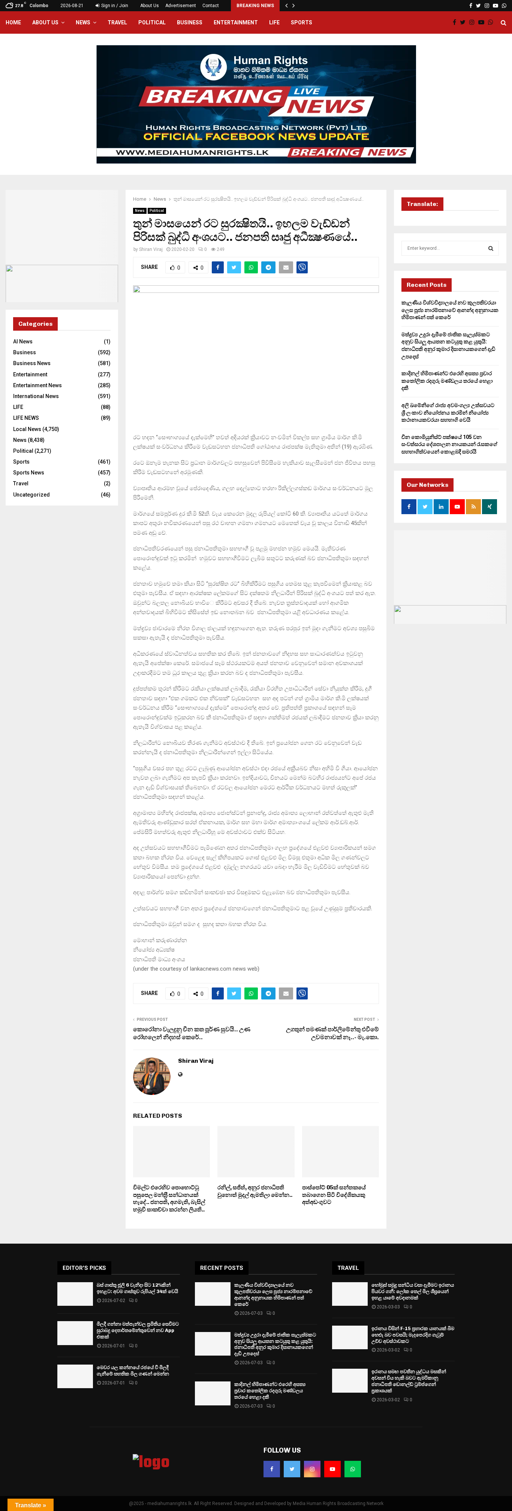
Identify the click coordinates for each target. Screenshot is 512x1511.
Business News (32, 363)
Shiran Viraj (151, 249)
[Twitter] (464, 22)
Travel (117, 22)
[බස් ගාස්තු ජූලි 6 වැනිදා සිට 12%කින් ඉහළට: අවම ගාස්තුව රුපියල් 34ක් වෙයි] (75, 1294)
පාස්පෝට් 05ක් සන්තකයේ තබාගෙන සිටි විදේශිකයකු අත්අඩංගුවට (334, 1194)
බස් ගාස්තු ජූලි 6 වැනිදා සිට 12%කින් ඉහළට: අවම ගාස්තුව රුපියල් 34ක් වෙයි (137, 1288)
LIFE (274, 22)
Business (189, 22)
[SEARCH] (491, 248)
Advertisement (180, 5)
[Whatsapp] (492, 22)
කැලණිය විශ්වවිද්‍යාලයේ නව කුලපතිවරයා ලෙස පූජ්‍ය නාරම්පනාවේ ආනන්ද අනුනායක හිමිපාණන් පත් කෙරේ (450, 310)
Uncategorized (31, 495)
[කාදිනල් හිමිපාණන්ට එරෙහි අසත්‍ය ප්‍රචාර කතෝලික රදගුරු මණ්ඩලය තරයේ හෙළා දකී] (213, 1393)
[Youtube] (483, 22)
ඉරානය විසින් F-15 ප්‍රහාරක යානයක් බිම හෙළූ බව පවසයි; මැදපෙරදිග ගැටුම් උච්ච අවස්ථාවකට (412, 1335)
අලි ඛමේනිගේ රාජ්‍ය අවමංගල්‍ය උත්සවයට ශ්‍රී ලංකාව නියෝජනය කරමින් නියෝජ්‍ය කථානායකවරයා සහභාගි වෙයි (447, 412)
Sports (301, 22)
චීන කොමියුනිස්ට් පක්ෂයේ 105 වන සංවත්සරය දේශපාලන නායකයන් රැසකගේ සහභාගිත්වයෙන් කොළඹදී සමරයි (449, 444)
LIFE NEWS (26, 418)
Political (152, 22)
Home (13, 22)
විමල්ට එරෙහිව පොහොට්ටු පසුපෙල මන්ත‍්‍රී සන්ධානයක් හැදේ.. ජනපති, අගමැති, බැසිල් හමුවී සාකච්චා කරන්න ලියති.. (169, 1198)
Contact (210, 5)
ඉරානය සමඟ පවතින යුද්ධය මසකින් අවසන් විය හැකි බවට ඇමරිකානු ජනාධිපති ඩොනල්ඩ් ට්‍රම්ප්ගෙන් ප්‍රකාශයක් (408, 1381)
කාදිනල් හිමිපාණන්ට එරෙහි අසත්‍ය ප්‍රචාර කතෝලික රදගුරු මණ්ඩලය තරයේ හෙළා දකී (447, 380)
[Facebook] (456, 22)
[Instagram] (473, 22)
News (83, 22)
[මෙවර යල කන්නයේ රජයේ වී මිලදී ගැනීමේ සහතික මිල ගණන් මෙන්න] (75, 1376)
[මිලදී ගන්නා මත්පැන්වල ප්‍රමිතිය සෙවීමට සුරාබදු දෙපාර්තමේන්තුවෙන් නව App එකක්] (75, 1333)
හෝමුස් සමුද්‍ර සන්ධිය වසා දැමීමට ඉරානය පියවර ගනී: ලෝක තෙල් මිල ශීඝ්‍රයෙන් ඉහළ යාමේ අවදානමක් (412, 1291)
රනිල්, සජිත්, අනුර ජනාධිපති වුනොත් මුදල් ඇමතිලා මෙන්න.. (254, 1191)
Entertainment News (37, 385)
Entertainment (236, 22)
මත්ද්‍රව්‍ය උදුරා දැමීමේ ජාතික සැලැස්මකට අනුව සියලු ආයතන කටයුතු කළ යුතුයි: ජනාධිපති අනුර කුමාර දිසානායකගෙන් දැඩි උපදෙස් (275, 1344)
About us (45, 22)
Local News (27, 429)
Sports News (28, 473)
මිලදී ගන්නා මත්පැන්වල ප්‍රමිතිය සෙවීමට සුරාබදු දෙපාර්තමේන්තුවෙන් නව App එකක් (138, 1330)
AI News (23, 342)
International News (36, 396)
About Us (149, 5)
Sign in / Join (114, 5)
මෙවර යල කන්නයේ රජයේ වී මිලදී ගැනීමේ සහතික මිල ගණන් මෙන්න (133, 1371)
